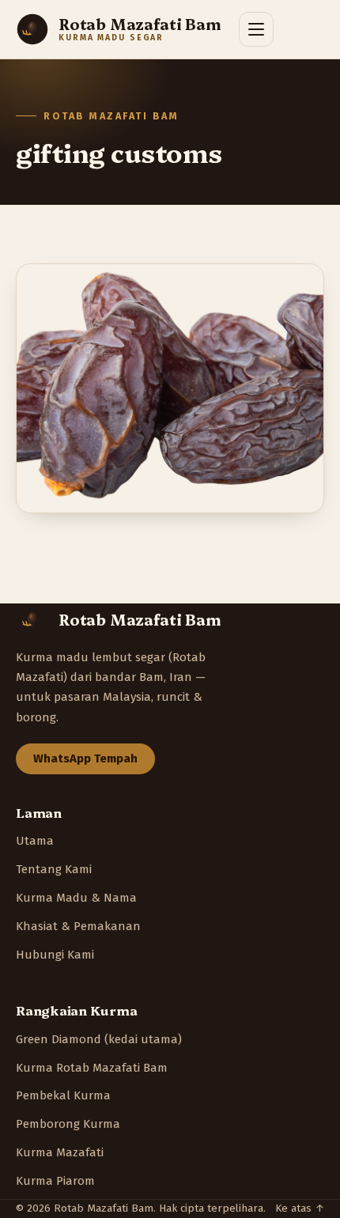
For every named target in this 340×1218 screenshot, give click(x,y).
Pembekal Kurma (63, 1095)
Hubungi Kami (55, 955)
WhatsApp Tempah (85, 758)
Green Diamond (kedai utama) (99, 1039)
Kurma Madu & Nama (76, 898)
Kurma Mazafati (60, 1152)
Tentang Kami (54, 869)
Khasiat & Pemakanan (78, 926)
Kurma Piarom (55, 1181)
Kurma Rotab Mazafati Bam (92, 1068)
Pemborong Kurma (68, 1124)
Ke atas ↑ (299, 1208)
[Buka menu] (256, 29)
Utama (35, 841)
